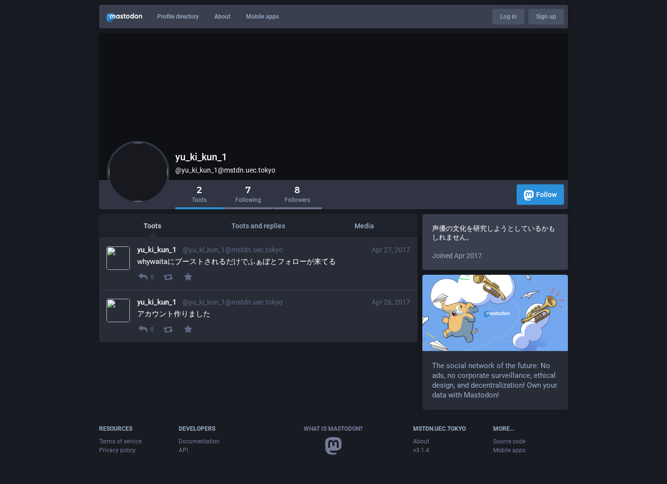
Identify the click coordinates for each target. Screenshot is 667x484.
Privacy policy (117, 450)
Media (364, 226)
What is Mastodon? (333, 428)
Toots (152, 226)
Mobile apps (262, 16)
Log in (508, 16)
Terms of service (120, 441)
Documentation (199, 441)
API (183, 450)
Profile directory (178, 16)
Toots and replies (258, 226)
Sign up (546, 16)
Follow (546, 194)
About (222, 16)
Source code (509, 441)
